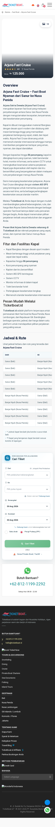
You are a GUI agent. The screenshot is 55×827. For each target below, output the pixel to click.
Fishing (5, 682)
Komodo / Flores (9, 716)
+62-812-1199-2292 (27, 584)
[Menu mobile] (49, 5)
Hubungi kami (22, 527)
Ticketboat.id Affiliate (11, 750)
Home (7, 12)
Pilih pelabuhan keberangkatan (20, 475)
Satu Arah (13, 532)
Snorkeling (6, 660)
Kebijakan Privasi (9, 741)
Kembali (11, 514)
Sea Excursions (8, 678)
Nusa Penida (7, 702)
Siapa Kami (7, 732)
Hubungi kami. (44, 496)
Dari (9, 468)
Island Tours (7, 687)
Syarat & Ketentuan (10, 736)
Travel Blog (7, 745)
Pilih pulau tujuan (14, 489)
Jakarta (5, 721)
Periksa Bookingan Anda (13, 754)
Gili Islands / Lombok (11, 711)
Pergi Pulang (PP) (32, 532)
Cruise (4, 669)
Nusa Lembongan (10, 707)
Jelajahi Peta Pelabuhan (41, 468)
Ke (8, 483)
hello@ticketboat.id (14, 643)
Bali (3, 698)
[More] (47, 802)
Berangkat (12, 500)
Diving (4, 664)
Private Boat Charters (11, 673)
